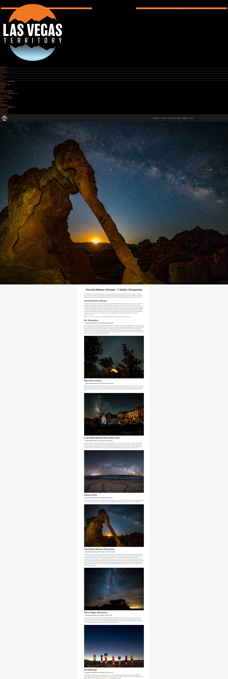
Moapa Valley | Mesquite (6, 90)
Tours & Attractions (4, 95)
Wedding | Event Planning (6, 105)
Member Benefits (4, 108)
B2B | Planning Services (5, 96)
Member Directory (4, 113)
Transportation (3, 104)
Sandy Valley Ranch (105, 678)
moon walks (99, 500)
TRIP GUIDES (163, 118)
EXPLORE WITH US (13, 93)
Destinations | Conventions (6, 98)
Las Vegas (2, 87)
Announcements (4, 110)
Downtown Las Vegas (5, 84)
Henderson (2, 86)
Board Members (4, 112)
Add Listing (46, 8)
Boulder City (3, 83)
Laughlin (2, 89)
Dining (1, 99)
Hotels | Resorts (4, 101)
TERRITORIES (11, 81)
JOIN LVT (192, 118)
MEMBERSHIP (11, 107)
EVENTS (179, 118)
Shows (1, 102)
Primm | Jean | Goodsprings (6, 92)
